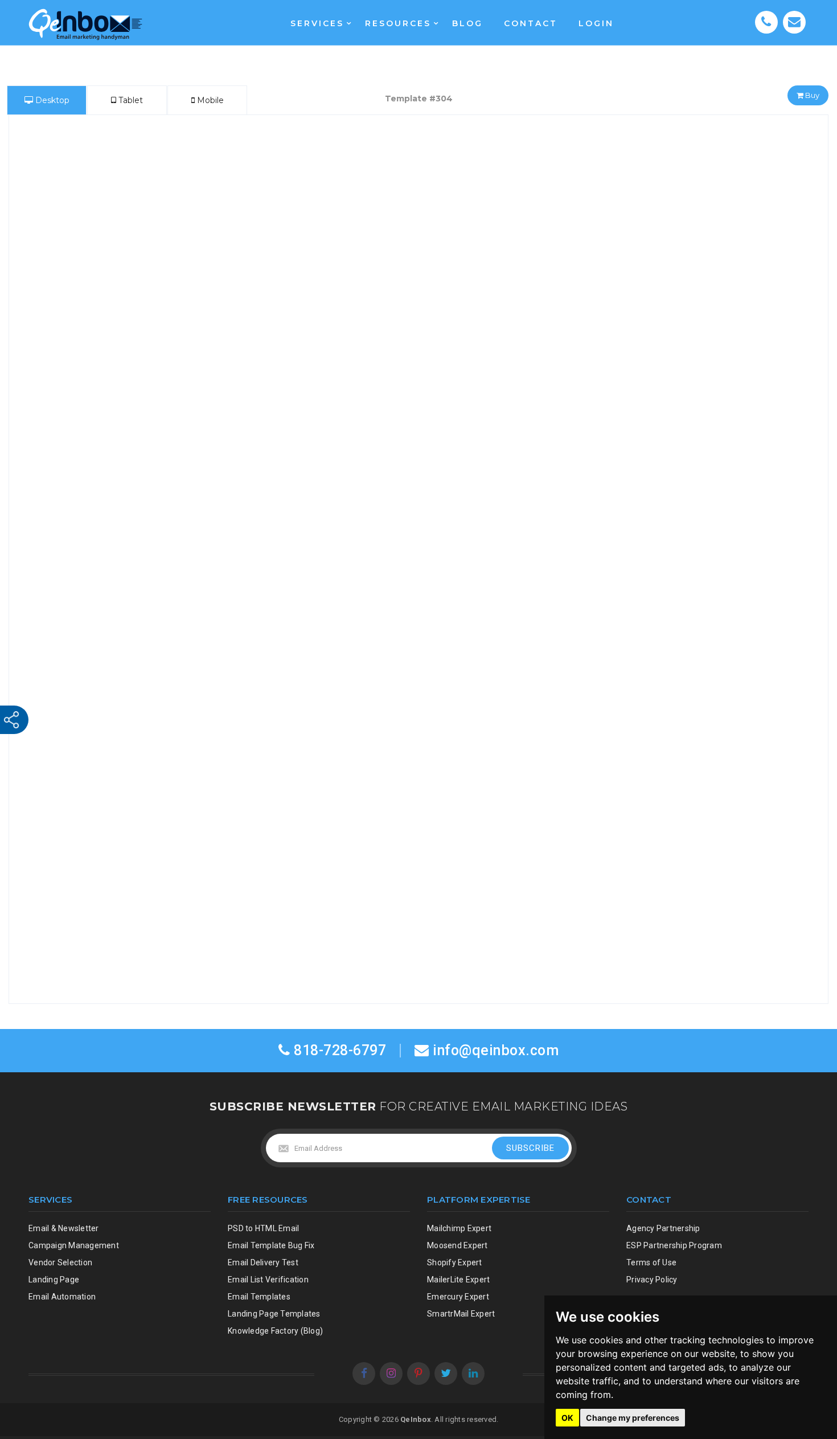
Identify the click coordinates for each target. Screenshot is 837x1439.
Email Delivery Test (263, 1262)
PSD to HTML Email (263, 1228)
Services (317, 23)
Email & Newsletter (63, 1228)
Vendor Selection (60, 1262)
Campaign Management (73, 1245)
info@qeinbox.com (496, 1050)
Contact (530, 23)
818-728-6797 (338, 1050)
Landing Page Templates (274, 1313)
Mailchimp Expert (459, 1228)
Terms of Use (651, 1262)
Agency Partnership (663, 1228)
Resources (398, 23)
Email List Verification (268, 1279)
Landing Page (53, 1279)
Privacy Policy (652, 1279)
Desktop (51, 100)
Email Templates (259, 1296)
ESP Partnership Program (674, 1245)
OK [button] (567, 1417)
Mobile (209, 100)
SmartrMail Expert (461, 1313)
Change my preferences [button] (632, 1417)
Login (596, 23)
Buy (811, 95)
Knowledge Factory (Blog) (275, 1330)
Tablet (129, 100)
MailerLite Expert (458, 1279)
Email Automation (62, 1296)
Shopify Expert (454, 1262)
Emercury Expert (458, 1296)
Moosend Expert (457, 1245)
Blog (467, 23)
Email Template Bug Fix (271, 1245)
